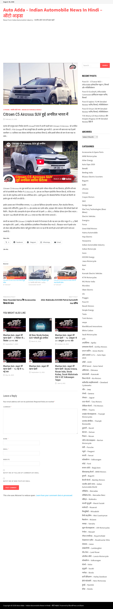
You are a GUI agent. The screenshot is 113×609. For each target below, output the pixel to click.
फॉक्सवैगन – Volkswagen (91, 459)
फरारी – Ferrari (87, 455)
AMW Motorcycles (89, 156)
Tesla (84, 314)
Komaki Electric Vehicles (92, 273)
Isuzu (84, 253)
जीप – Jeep (86, 389)
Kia (83, 269)
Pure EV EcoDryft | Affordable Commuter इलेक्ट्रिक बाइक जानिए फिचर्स (94, 94)
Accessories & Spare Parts (93, 152)
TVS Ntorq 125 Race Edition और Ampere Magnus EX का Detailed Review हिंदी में (95, 119)
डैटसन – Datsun (88, 432)
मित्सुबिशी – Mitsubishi (90, 511)
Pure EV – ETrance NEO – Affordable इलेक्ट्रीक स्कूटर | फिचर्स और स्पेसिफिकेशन (95, 84)
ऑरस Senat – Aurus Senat (92, 366)
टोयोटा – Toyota (88, 410)
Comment (7, 407)
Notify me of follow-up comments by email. (21, 473)
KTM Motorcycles (89, 277)
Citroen (6, 110)
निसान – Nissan (88, 436)
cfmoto (85, 189)
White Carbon (87, 330)
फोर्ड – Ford (86, 463)
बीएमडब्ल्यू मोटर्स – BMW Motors (94, 471)
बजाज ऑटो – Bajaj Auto (91, 467)
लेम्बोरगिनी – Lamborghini (92, 548)
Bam (82, 605)
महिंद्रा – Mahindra (89, 499)
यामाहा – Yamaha (88, 523)
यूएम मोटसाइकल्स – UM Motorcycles (96, 527)
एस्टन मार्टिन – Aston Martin (92, 351)
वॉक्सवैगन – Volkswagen (91, 560)
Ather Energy (87, 160)
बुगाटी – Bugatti (88, 476)
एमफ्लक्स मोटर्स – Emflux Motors (94, 346)
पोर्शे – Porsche (87, 447)
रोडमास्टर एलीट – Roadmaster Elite (96, 540)
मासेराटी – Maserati (89, 507)
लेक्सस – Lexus (88, 544)
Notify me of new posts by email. (16, 481)
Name (5, 439)
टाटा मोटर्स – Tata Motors (92, 401)
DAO (84, 201)
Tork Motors (87, 318)
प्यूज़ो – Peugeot (88, 451)
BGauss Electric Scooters (92, 176)
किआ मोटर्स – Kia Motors (91, 378)
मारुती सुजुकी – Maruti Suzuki (93, 503)
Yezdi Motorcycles (89, 334)
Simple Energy (88, 310)
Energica (85, 220)
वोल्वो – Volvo (87, 564)
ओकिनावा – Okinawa (90, 370)
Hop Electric (87, 236)
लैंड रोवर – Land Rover (91, 552)
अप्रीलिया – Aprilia (89, 342)
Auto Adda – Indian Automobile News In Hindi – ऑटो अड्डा (52, 13)
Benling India (87, 172)
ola (83, 293)
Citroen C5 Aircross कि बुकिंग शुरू (39, 280)
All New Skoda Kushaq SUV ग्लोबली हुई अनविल (39, 336)
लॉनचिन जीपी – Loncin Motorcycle (95, 556)
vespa (84, 322)
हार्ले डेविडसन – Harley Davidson (94, 576)
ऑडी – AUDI (87, 362)
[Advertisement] (56, 42)
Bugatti (85, 180)
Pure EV (85, 302)
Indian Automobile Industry (93, 245)
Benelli (85, 168)
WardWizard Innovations (92, 326)
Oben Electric (87, 289)
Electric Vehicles (88, 216)
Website (6, 459)
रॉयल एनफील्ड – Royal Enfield (93, 536)
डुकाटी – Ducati (88, 428)
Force (84, 224)
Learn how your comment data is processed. (54, 495)
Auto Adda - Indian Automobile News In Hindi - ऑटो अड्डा (38, 605)
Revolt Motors (88, 306)
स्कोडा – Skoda (88, 572)
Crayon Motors (88, 197)
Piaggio (85, 298)
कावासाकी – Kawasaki (90, 374)
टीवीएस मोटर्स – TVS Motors (92, 405)
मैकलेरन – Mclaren (89, 519)
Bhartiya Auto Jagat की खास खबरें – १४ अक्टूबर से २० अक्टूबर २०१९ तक (66, 338)
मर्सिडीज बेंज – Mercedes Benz (93, 495)
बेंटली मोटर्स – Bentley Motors (93, 480)
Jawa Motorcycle (89, 261)
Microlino (86, 285)
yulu (83, 338)
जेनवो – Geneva (88, 393)
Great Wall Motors (89, 228)
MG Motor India (88, 281)
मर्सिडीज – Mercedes (90, 491)
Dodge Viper (87, 205)
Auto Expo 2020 (88, 164)
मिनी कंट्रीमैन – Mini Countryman (94, 515)
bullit (84, 184)
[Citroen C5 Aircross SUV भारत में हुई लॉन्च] (14, 272)
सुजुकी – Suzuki (88, 568)
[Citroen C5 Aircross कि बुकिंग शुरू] (40, 272)
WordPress (73, 605)
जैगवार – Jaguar (88, 397)
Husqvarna (86, 240)
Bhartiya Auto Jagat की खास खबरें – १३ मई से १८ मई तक (13, 369)
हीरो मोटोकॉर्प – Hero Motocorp (94, 580)
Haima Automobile (90, 232)
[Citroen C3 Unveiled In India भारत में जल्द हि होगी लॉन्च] (65, 272)
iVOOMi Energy (88, 257)
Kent (84, 265)
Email (6, 449)
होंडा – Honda (87, 589)
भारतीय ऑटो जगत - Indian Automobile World (26, 110)
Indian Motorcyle (89, 249)
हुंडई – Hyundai (88, 585)
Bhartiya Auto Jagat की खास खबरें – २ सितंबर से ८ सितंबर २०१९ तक (14, 338)
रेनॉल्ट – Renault (88, 532)
